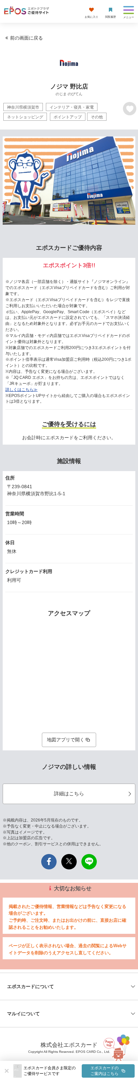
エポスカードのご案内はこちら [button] (104, 1071)
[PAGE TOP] (118, 1046)
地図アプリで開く (65, 739)
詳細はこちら (69, 793)
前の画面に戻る (26, 38)
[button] (79, 1071)
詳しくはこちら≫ (21, 389)
